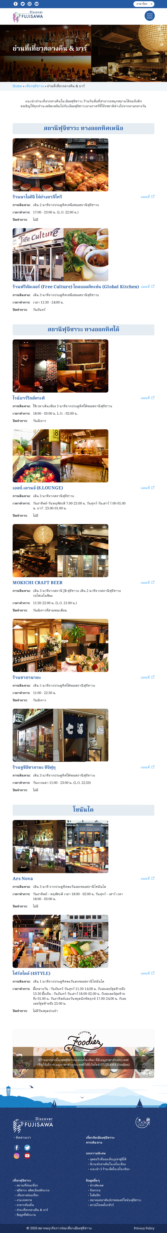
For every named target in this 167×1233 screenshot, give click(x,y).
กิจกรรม (95, 1190)
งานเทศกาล (24, 1200)
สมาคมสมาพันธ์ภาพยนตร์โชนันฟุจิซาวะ (115, 1200)
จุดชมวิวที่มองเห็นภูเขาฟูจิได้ (108, 1159)
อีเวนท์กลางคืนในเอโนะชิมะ (108, 1164)
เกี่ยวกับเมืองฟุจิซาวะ (100, 1137)
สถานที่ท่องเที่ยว (27, 1185)
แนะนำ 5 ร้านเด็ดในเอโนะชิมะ (110, 1169)
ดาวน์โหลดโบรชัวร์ (102, 1205)
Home (17, 86)
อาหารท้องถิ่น (25, 1205)
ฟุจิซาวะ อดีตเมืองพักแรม (33, 1190)
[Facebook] (16, 4)
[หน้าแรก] (33, 1125)
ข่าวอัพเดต (96, 1185)
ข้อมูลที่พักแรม (26, 1215)
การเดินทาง (94, 1142)
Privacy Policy (144, 1228)
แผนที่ (145, 197)
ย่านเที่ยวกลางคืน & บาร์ (32, 1210)
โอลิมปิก (95, 1195)
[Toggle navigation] (150, 16)
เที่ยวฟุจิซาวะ (34, 86)
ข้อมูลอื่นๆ (93, 1180)
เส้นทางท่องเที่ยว (27, 1195)
